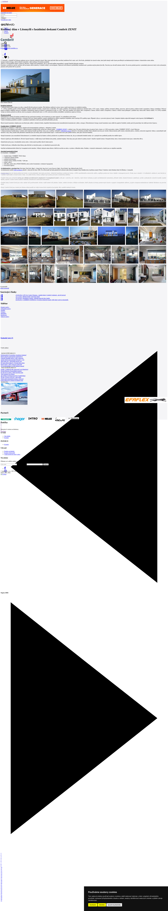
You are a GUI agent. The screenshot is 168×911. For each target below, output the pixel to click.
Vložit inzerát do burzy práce (12, 454)
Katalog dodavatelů (9, 453)
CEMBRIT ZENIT (61, 129)
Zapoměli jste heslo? (6, 12)
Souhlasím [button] (93, 905)
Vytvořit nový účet (6, 20)
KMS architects (18, 170)
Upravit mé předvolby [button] (114, 905)
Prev (2, 431)
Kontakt (6, 437)
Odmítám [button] (102, 905)
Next (4, 431)
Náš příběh (7, 436)
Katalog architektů (9, 451)
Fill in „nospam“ (21, 464)
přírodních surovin (66, 131)
